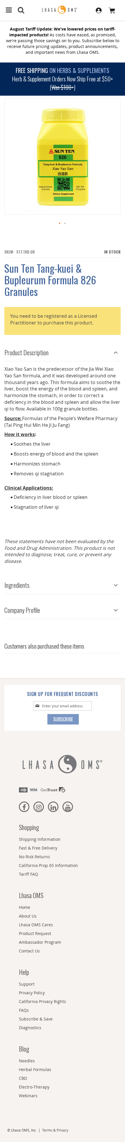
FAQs (24, 1010)
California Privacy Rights (42, 1001)
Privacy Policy (32, 992)
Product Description (26, 352)
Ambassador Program (40, 942)
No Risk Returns (34, 856)
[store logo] (62, 9)
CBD (23, 1078)
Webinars (28, 1095)
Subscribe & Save (36, 1019)
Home (24, 907)
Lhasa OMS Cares (36, 924)
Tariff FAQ (28, 874)
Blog (24, 1048)
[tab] (62, 351)
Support (27, 984)
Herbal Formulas (35, 1069)
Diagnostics (30, 1027)
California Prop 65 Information (48, 865)
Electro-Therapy (34, 1087)
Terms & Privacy (55, 1130)
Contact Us (29, 951)
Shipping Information (39, 839)
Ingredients (16, 585)
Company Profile (22, 610)
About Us (28, 916)
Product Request (35, 933)
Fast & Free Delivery (38, 848)
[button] (60, 223)
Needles (27, 1061)
